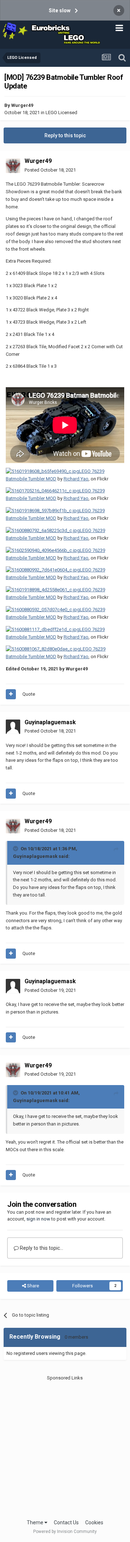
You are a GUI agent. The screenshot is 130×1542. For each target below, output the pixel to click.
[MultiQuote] (11, 694)
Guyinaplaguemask (50, 722)
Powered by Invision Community (65, 1531)
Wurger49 (22, 105)
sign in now (38, 1219)
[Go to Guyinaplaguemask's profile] (13, 727)
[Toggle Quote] (16, 848)
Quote (28, 694)
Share (32, 1285)
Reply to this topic (65, 135)
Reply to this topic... (41, 1248)
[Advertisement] (65, 1447)
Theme (35, 1522)
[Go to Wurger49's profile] (13, 166)
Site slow (59, 10)
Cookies (94, 1522)
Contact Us (66, 1522)
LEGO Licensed (61, 112)
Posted (50, 170)
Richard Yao (76, 478)
